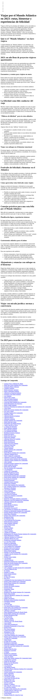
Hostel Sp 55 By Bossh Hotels (12, 609)
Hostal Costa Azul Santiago (11, 564)
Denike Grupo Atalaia (10, 557)
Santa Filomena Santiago (11, 544)
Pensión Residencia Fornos (11, 472)
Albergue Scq (8, 597)
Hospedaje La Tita (9, 632)
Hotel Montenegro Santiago (11, 535)
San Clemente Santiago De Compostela (15, 486)
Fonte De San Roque (10, 661)
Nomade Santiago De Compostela (13, 413)
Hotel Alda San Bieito (10, 466)
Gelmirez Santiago (9, 388)
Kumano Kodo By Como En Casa (13, 695)
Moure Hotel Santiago (10, 551)
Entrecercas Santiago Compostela (13, 495)
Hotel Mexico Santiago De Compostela (14, 452)
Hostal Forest (7, 627)
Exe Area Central (9, 411)
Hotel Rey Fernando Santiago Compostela (15, 498)
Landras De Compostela (10, 471)
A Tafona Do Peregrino (10, 426)
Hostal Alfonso (8, 451)
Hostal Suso (7, 526)
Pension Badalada (9, 584)
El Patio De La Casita (10, 641)
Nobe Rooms (7, 639)
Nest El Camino (8, 682)
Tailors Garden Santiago (10, 655)
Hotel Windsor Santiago (10, 428)
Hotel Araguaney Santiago (11, 390)
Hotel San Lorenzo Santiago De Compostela (16, 410)
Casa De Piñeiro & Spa (10, 569)
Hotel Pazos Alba (9, 446)
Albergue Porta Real (9, 445)
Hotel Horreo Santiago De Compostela (14, 477)
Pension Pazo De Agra (10, 649)
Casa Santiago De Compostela (12, 546)
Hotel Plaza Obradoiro (10, 514)
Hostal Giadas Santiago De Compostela (15, 581)
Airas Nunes (7, 408)
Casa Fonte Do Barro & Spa (12, 678)
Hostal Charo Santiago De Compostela (14, 515)
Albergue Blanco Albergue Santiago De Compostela (18, 669)
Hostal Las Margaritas (10, 543)
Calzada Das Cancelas (10, 659)
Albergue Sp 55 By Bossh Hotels (13, 621)
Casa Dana (7, 603)
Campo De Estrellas (9, 630)
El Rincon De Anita (9, 681)
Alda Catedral (8, 462)
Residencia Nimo (9, 517)
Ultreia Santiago (8, 497)
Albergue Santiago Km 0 (11, 454)
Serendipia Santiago (9, 601)
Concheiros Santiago (9, 492)
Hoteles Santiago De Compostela (13, 449)
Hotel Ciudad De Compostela (12, 456)
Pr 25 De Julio (8, 604)
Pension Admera (8, 528)
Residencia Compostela (10, 643)
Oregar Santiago (8, 491)
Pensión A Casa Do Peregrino (12, 552)
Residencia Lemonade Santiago (12, 540)
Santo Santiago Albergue (11, 523)
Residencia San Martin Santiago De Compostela (17, 592)
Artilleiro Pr (7, 555)
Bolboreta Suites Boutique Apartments (14, 600)
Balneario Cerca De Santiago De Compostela (16, 500)
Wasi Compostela (9, 673)
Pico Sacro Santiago (9, 629)
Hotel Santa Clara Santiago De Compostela (16, 607)
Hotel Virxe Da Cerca (10, 436)
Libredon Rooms (8, 560)
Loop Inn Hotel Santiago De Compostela (15, 402)
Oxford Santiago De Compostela (13, 672)
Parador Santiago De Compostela (13, 420)
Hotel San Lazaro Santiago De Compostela (16, 385)
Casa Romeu (7, 558)
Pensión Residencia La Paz (11, 692)
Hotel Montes (8, 503)
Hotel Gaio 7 (7, 575)
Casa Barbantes (8, 469)
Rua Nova (7, 578)
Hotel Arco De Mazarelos (11, 662)
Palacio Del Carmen (9, 397)
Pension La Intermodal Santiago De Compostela (17, 511)
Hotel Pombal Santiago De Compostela (14, 475)
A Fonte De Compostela (10, 638)
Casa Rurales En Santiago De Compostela (15, 509)
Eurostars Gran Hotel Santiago (12, 394)
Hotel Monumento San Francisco (13, 403)
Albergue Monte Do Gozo (11, 538)
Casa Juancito (8, 666)
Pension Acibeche (9, 620)
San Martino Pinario (9, 667)
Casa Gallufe (7, 623)
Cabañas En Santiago (10, 532)
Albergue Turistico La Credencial (13, 537)
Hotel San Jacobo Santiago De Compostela (16, 563)
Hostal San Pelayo (9, 434)
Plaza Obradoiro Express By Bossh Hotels (15, 612)
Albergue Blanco (8, 417)
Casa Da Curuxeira (9, 633)
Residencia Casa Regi (10, 650)
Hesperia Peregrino (9, 480)
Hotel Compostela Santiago (11, 391)
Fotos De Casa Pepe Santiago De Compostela (16, 646)
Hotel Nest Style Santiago (11, 443)
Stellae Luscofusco (9, 598)
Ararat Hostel (7, 693)
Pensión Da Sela (8, 664)
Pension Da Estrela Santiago (12, 586)
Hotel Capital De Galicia (11, 465)
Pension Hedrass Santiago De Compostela (15, 512)
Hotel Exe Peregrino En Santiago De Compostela (17, 406)
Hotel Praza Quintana (10, 483)
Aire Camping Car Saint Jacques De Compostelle (17, 567)
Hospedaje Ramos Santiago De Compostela (16, 463)
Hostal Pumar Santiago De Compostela (14, 583)
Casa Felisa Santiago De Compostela (14, 635)
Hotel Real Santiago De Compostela (14, 561)
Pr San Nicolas (8, 616)
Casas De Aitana (8, 656)
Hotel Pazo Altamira (9, 437)
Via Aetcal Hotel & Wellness (12, 606)
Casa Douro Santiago (10, 489)
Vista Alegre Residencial (10, 624)
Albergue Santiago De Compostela (13, 501)
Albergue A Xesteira (9, 610)
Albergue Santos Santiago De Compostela (15, 459)
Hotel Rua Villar (8, 414)
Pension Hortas (8, 587)
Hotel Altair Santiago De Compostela (14, 485)
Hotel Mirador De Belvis (11, 505)
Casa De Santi (8, 670)
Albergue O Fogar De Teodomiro (13, 457)
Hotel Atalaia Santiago (10, 574)
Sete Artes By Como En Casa (12, 685)
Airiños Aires (7, 590)
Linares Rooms (8, 566)
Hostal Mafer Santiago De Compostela (14, 613)
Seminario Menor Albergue (11, 387)
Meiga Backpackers (9, 440)
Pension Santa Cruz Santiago (12, 547)
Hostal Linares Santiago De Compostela (15, 636)
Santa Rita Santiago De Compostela (14, 644)
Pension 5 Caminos (9, 684)
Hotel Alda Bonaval (9, 442)
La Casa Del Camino (10, 541)
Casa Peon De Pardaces (10, 494)
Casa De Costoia (8, 618)
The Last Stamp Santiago (11, 399)
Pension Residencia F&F (11, 615)
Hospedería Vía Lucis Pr (11, 508)
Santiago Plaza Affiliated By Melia (13, 383)
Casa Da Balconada (9, 524)
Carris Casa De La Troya (11, 425)
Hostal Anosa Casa (9, 679)
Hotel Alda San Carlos (10, 422)
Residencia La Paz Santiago (11, 549)
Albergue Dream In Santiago (12, 416)
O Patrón (6, 652)
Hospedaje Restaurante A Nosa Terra (14, 626)
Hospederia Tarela (9, 589)
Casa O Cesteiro (8, 531)
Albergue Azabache (9, 419)
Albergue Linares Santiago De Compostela (15, 460)
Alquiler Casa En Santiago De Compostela (15, 554)
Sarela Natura (8, 647)
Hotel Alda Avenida (9, 593)
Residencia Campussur (10, 653)
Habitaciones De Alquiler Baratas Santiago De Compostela (20, 534)
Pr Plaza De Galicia (9, 577)
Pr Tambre (7, 570)
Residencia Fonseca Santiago (12, 433)
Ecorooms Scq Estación (10, 478)
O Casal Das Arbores (10, 687)
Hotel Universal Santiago (11, 400)
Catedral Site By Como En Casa (13, 690)
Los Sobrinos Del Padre (10, 431)
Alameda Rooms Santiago (11, 482)
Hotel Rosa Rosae (9, 506)
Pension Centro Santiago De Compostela (15, 689)
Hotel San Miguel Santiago (11, 474)
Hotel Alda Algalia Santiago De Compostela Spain (18, 658)
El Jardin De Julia (9, 518)
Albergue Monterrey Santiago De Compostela (16, 595)
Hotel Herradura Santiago (11, 521)
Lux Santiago (7, 396)
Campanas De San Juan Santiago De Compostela (17, 580)
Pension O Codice (9, 572)
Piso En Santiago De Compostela (13, 468)
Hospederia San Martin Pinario (12, 423)
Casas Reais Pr (8, 529)
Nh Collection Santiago (10, 429)
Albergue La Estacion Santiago (12, 393)
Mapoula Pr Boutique (10, 488)
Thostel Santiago (8, 448)
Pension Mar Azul (9, 675)
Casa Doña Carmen (9, 676)
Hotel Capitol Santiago (10, 405)
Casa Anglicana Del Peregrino (12, 520)
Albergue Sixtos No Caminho (12, 439)
